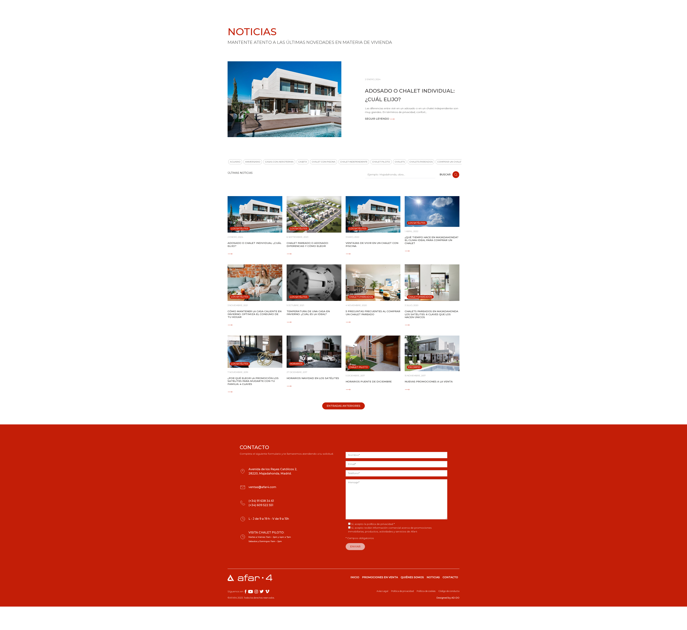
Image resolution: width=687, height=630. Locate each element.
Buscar (445, 174)
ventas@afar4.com (262, 487)
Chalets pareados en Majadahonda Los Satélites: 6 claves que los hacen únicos (431, 314)
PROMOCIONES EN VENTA (380, 577)
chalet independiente (353, 161)
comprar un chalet (449, 161)
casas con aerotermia (279, 161)
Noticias (381, 6)
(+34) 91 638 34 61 (261, 501)
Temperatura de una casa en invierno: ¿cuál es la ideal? (308, 313)
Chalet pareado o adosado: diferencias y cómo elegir (307, 244)
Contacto (446, 6)
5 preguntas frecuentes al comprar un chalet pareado (373, 313)
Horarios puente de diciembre (369, 381)
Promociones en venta (320, 6)
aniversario (252, 161)
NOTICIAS (433, 577)
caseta (302, 161)
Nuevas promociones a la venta (429, 381)
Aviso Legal (382, 591)
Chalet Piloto (381, 161)
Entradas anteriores (343, 405)
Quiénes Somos (359, 6)
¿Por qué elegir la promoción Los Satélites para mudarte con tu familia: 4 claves (253, 381)
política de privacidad (380, 524)
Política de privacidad (402, 591)
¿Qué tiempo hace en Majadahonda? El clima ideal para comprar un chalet (431, 240)
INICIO (354, 577)
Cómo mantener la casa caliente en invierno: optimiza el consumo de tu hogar (254, 314)
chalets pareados (421, 161)
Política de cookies (426, 591)
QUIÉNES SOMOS (412, 577)
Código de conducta (448, 591)
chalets (400, 161)
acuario (235, 161)
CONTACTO (450, 577)
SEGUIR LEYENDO (377, 118)
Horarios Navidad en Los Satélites (313, 378)
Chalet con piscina (323, 161)
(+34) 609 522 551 (261, 505)
